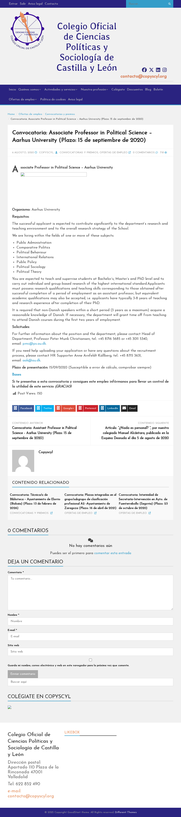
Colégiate (118, 89)
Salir (23, 4)
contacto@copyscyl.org (144, 76)
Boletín (158, 89)
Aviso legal (35, 4)
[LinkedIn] (158, 70)
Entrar (13, 4)
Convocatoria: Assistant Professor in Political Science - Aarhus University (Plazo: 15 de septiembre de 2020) (44, 433)
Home (11, 114)
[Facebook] (144, 70)
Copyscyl (46, 152)
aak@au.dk (31, 360)
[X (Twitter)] (151, 70)
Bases (16, 374)
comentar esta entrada (112, 553)
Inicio (12, 89)
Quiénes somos (28, 89)
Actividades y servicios (59, 89)
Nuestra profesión (93, 89)
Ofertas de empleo (22, 99)
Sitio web (13, 645)
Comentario (16, 572)
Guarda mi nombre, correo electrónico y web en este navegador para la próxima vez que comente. (68, 665)
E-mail (12, 630)
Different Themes (126, 812)
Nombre (13, 615)
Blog (148, 89)
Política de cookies (53, 99)
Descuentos (135, 89)
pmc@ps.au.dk (34, 344)
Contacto (51, 4)
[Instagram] (164, 70)
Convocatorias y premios (60, 114)
